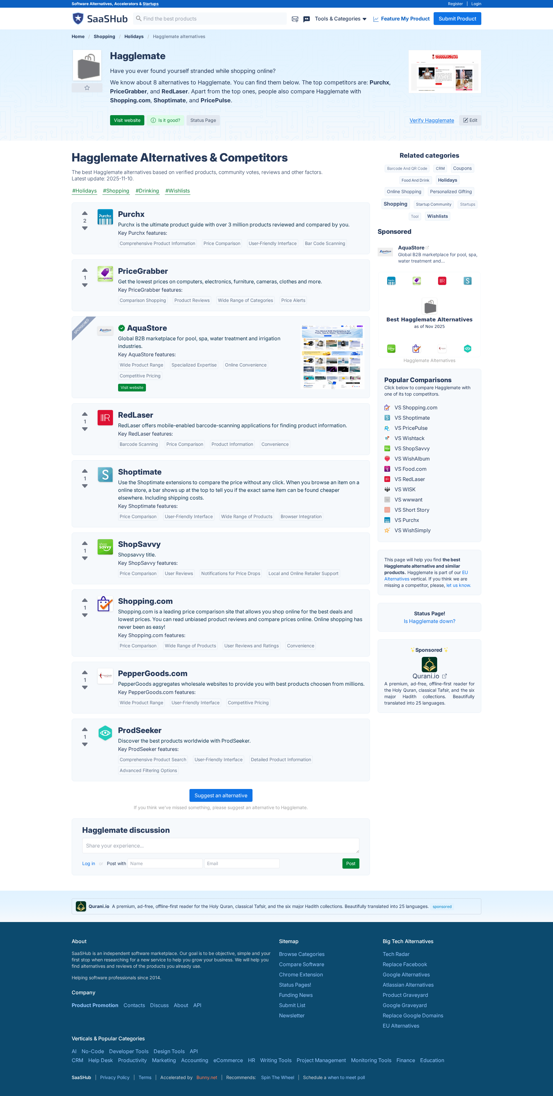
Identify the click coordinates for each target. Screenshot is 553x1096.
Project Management (321, 1060)
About (181, 1005)
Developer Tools (128, 1051)
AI (74, 1051)
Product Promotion (95, 1005)
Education (432, 1060)
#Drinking (147, 190)
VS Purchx (406, 520)
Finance (406, 1060)
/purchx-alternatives (101, 206)
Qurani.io (427, 676)
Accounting (194, 1060)
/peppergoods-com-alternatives (115, 666)
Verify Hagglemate (432, 120)
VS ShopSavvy (411, 448)
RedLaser (175, 91)
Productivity (132, 1060)
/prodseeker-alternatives (106, 723)
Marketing (164, 1060)
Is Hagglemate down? (429, 621)
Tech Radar (396, 954)
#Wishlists (177, 190)
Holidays (447, 180)
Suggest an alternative (221, 795)
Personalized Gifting (451, 191)
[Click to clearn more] (276, 906)
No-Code (93, 1051)
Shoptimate (170, 100)
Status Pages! (295, 985)
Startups (151, 3)
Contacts (134, 1005)
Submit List (292, 1005)
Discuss (159, 1005)
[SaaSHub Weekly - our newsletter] (295, 18)
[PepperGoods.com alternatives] (105, 676)
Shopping (395, 204)
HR (251, 1060)
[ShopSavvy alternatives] (105, 547)
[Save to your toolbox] (87, 87)
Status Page (203, 120)
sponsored (442, 906)
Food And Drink (415, 180)
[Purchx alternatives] (105, 217)
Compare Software (301, 964)
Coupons (462, 168)
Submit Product (457, 18)
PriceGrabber (128, 91)
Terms (145, 1077)
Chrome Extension (301, 974)
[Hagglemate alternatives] (87, 65)
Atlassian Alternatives (408, 985)
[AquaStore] (105, 330)
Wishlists (437, 216)
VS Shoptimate (411, 417)
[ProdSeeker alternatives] (105, 733)
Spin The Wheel (277, 1077)
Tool (415, 216)
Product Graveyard (405, 995)
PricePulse (216, 100)
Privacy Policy (115, 1077)
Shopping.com (130, 100)
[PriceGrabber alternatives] (105, 273)
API (197, 1005)
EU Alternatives (401, 1025)
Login (476, 3)
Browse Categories (302, 954)
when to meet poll (346, 1077)
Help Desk (100, 1060)
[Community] (306, 18)
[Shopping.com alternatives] (105, 603)
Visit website (127, 120)
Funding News (296, 995)
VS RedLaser (409, 479)
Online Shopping (404, 191)
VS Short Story (411, 510)
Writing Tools (276, 1060)
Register (455, 3)
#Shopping (116, 190)
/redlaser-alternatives (102, 407)
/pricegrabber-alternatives (108, 263)
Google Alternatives (406, 974)
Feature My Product (405, 18)
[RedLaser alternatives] (105, 417)
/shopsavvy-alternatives (105, 536)
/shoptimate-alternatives (106, 464)
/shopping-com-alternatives (110, 593)
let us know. (458, 585)
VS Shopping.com (415, 407)
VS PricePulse (410, 428)
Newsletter (292, 1015)
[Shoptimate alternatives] (105, 474)
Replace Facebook (405, 964)
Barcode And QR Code (407, 168)
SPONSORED (81, 326)
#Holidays (84, 190)
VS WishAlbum (411, 458)
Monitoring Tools (371, 1060)
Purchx (379, 82)
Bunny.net (206, 1077)
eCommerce (228, 1060)
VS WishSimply (412, 530)
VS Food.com (410, 469)
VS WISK (404, 489)
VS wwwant (407, 499)
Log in (89, 863)
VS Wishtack (409, 438)
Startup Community (434, 204)
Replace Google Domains (413, 1015)
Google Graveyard (405, 1005)
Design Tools (169, 1051)
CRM (440, 168)
